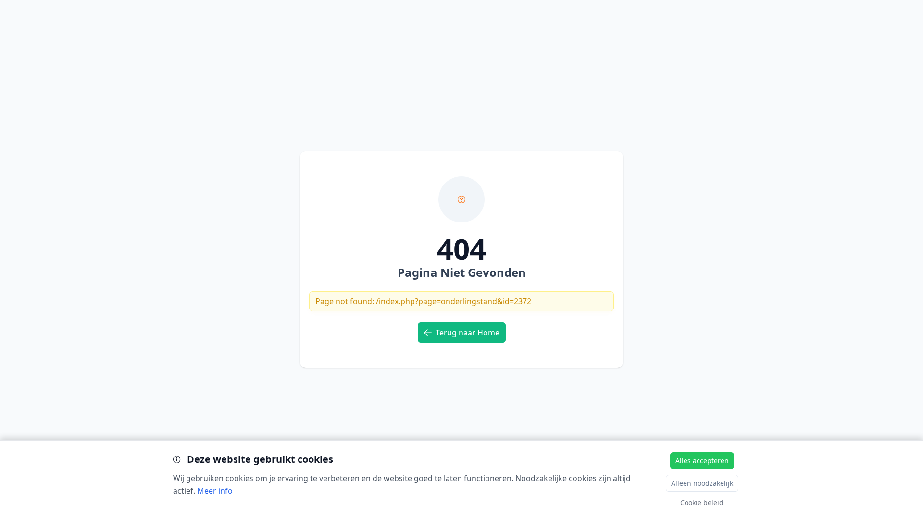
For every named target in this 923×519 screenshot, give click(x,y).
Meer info (215, 490)
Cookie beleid (701, 502)
